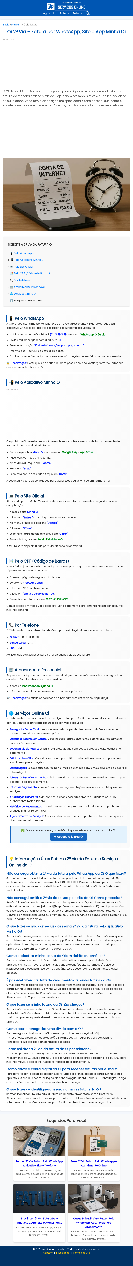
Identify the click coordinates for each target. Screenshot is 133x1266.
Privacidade (62, 1252)
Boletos (65, 13)
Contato (48, 1252)
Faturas (78, 13)
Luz (55, 13)
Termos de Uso (81, 1252)
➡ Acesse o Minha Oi (68, 837)
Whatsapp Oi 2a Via (92, 334)
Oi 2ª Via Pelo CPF (57, 599)
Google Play (69, 452)
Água (46, 13)
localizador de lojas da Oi (37, 686)
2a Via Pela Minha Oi (50, 539)
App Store (86, 452)
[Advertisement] (66, 64)
